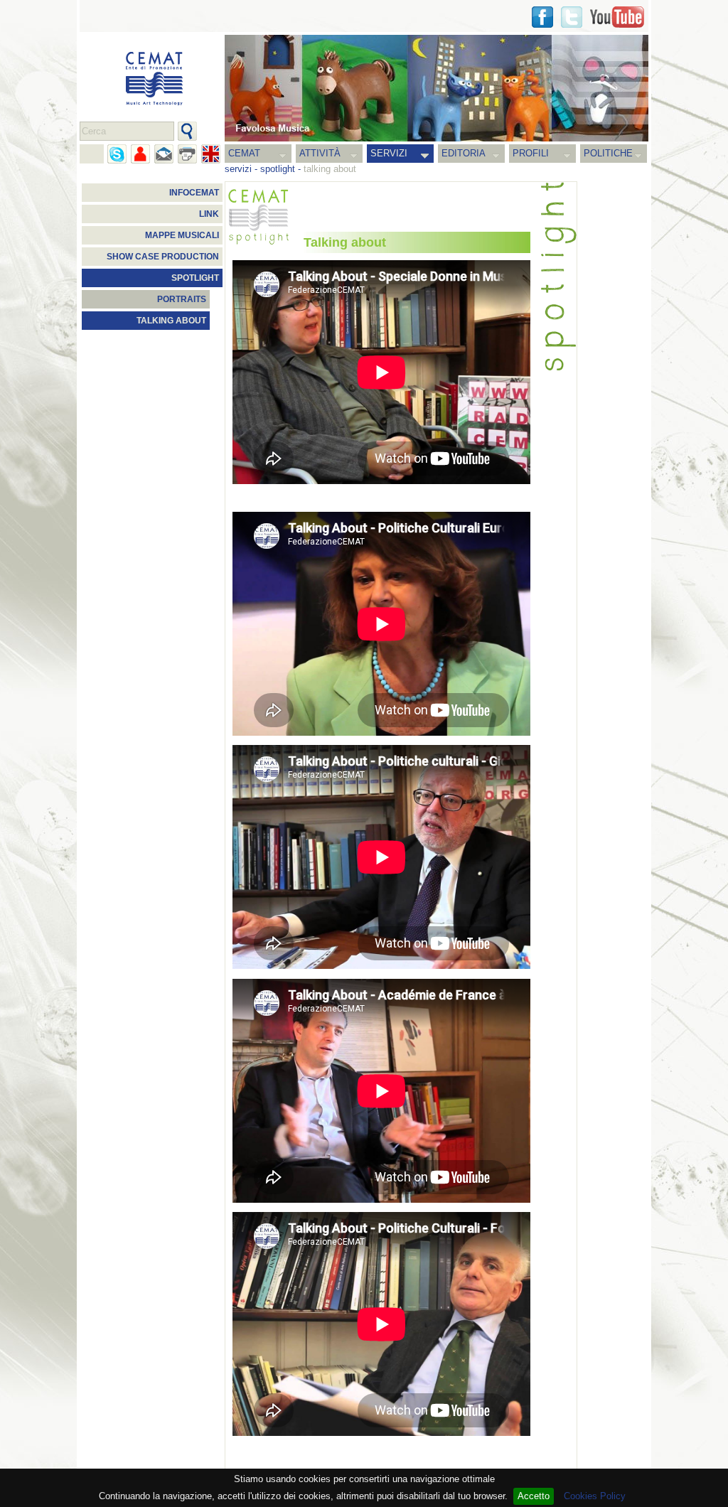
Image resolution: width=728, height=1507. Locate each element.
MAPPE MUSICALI (182, 235)
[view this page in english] (210, 153)
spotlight (277, 168)
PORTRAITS (181, 299)
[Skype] (117, 153)
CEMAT (244, 153)
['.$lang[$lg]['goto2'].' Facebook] (542, 17)
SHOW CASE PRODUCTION (163, 256)
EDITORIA (463, 153)
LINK (209, 214)
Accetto (534, 1496)
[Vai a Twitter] (571, 17)
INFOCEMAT (194, 192)
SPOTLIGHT (195, 278)
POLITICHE (608, 153)
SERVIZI (388, 153)
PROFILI (531, 153)
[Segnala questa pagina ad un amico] (140, 153)
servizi (238, 168)
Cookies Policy (595, 1496)
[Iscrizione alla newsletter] (163, 153)
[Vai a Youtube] (617, 17)
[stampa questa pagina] (187, 153)
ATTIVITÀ (320, 153)
